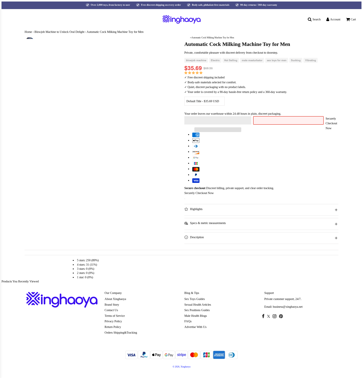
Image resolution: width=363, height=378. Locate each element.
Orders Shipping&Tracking (121, 332)
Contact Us (111, 310)
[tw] (269, 316)
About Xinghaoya (115, 299)
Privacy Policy (113, 321)
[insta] (275, 316)
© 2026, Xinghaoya (181, 366)
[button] (193, 72)
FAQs (188, 321)
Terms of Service (115, 315)
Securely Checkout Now (331, 123)
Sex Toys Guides (194, 299)
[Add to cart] (184, 198)
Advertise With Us (195, 327)
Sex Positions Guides (197, 310)
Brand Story (112, 304)
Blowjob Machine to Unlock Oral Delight (59, 31)
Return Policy (113, 327)
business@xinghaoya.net (287, 306)
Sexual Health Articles (197, 304)
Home (28, 31)
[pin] (282, 316)
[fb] (264, 316)
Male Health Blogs (195, 315)
